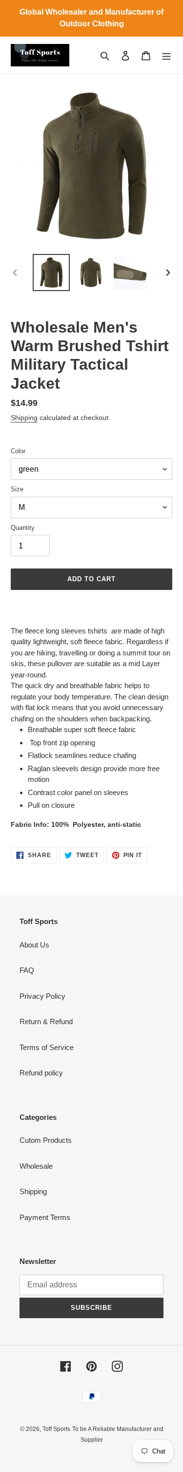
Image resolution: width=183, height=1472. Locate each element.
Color (18, 451)
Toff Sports (56, 1429)
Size (17, 489)
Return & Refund (46, 1021)
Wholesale (36, 1166)
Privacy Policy (42, 996)
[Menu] (166, 55)
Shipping (24, 417)
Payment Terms (45, 1217)
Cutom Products (46, 1140)
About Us (34, 945)
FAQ (27, 970)
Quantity (23, 527)
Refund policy (41, 1073)
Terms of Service (47, 1047)
